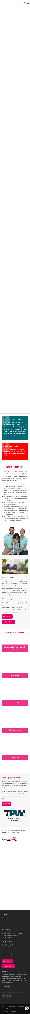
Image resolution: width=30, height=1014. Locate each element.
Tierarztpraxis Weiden (10, 788)
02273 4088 (7, 929)
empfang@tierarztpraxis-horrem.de (13, 933)
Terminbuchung (7, 616)
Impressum (13, 1011)
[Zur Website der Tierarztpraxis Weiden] (14, 820)
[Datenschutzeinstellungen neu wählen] (27, 1008)
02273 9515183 (8, 931)
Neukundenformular (8, 622)
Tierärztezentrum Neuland (11, 427)
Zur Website (6, 803)
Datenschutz (5, 1011)
